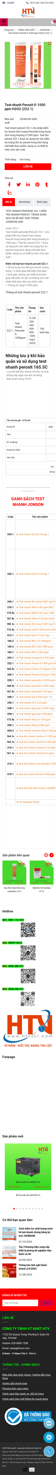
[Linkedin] (28, 184)
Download (24, 201)
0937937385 (47, 3)
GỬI (46, 1303)
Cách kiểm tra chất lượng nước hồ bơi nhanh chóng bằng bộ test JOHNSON (36, 1232)
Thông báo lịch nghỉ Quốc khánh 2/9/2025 (33, 1267)
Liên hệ (28, 166)
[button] (8, 3)
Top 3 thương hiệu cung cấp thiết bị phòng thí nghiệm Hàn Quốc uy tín (35, 1250)
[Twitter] (19, 184)
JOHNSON (45, 30)
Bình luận (42, 201)
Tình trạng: (11, 159)
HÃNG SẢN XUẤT (27, 30)
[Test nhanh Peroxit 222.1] (28, 12)
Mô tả (8, 201)
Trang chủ (10, 30)
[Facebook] (9, 184)
